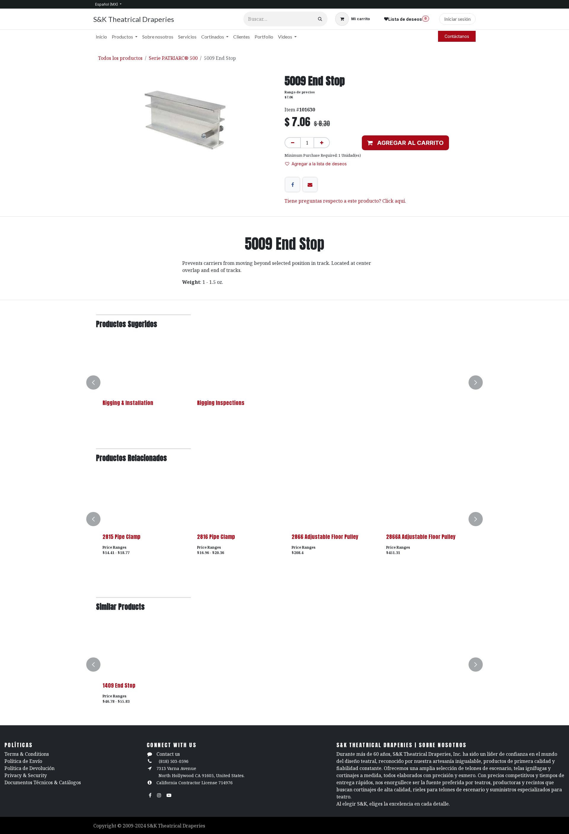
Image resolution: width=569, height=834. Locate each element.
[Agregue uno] (322, 142)
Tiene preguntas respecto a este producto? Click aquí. (345, 201)
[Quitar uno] (292, 142)
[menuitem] (101, 37)
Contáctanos (457, 36)
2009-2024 (135, 825)
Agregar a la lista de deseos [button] (319, 163)
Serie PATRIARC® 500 (173, 58)
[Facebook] (292, 184)
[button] (405, 142)
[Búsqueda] (320, 19)
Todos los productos (120, 58)
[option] (284, 382)
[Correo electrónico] (310, 184)
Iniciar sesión (457, 19)
